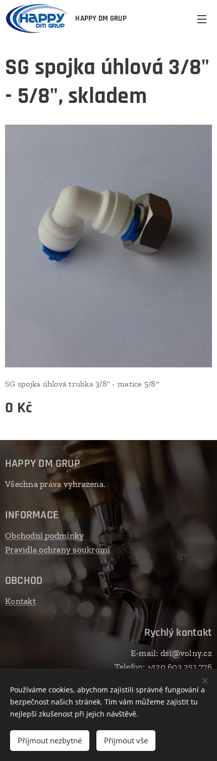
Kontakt (20, 601)
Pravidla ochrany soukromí (57, 550)
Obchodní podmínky (44, 535)
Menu (202, 19)
